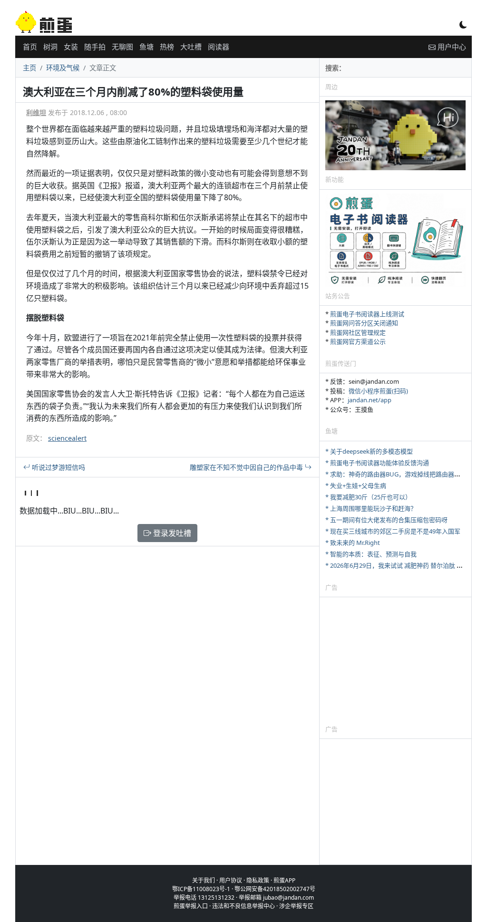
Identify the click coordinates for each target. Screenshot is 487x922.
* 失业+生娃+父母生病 (355, 485)
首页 (30, 46)
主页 (29, 67)
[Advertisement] (395, 660)
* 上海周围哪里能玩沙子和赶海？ (371, 508)
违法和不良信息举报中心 (243, 906)
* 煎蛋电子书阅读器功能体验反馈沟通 (377, 462)
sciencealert (67, 438)
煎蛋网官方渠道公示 (358, 341)
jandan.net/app (369, 400)
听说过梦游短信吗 (57, 467)
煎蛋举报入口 (191, 906)
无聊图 (122, 46)
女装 (71, 46)
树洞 (50, 46)
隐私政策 (257, 880)
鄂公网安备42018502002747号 (274, 889)
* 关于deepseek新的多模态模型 (369, 451)
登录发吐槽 (171, 533)
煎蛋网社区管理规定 (358, 332)
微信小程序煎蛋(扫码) (378, 391)
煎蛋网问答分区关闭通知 (364, 323)
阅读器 (218, 46)
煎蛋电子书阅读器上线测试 (367, 314)
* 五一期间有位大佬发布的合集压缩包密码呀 (386, 519)
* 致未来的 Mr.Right (352, 542)
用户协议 (230, 880)
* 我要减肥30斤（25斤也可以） (368, 497)
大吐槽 (191, 46)
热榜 (167, 46)
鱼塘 (146, 46)
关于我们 (203, 880)
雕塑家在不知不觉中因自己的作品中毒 (247, 467)
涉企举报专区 (296, 906)
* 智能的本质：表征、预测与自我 (371, 554)
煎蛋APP (284, 880)
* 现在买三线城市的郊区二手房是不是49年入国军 (392, 531)
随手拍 (95, 46)
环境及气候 (62, 67)
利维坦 (36, 112)
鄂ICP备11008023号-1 (201, 889)
